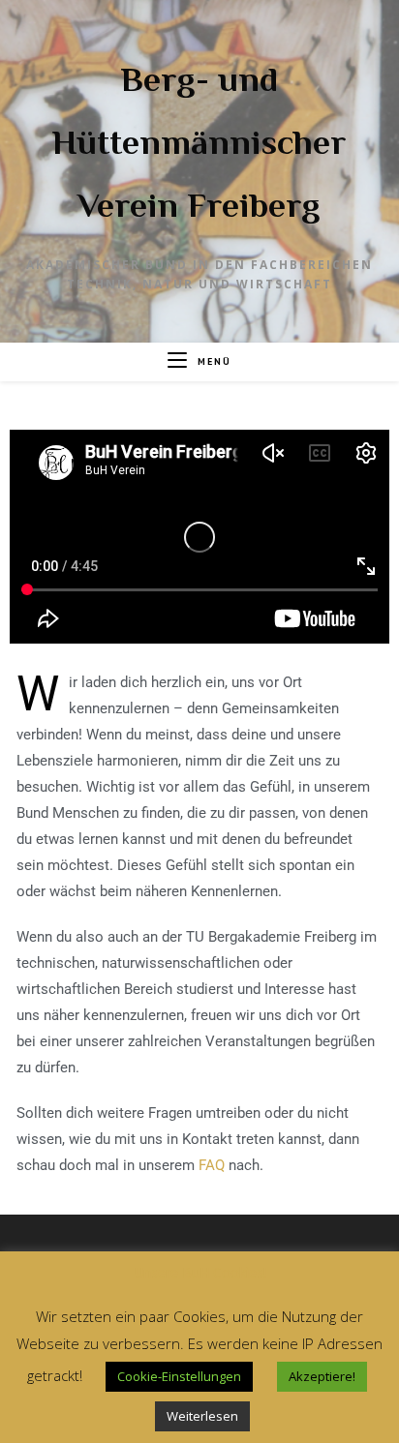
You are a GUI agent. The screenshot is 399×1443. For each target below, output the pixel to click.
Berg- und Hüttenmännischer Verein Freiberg (199, 142)
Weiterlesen (202, 1416)
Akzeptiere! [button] (322, 1376)
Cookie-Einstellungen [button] (179, 1376)
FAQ (212, 1165)
